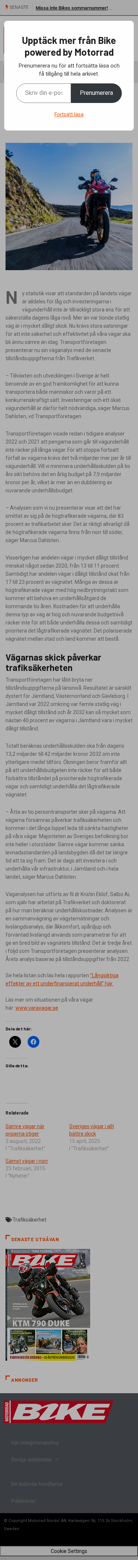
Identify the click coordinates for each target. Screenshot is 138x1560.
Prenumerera (96, 92)
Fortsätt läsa (69, 114)
